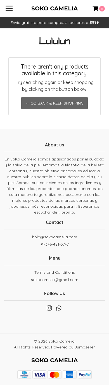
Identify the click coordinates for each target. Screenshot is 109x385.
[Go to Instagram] (49, 309)
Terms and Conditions (54, 272)
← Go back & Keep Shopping (54, 103)
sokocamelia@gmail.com (54, 279)
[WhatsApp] (58, 309)
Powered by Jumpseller (72, 347)
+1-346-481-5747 (55, 244)
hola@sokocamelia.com (54, 236)
